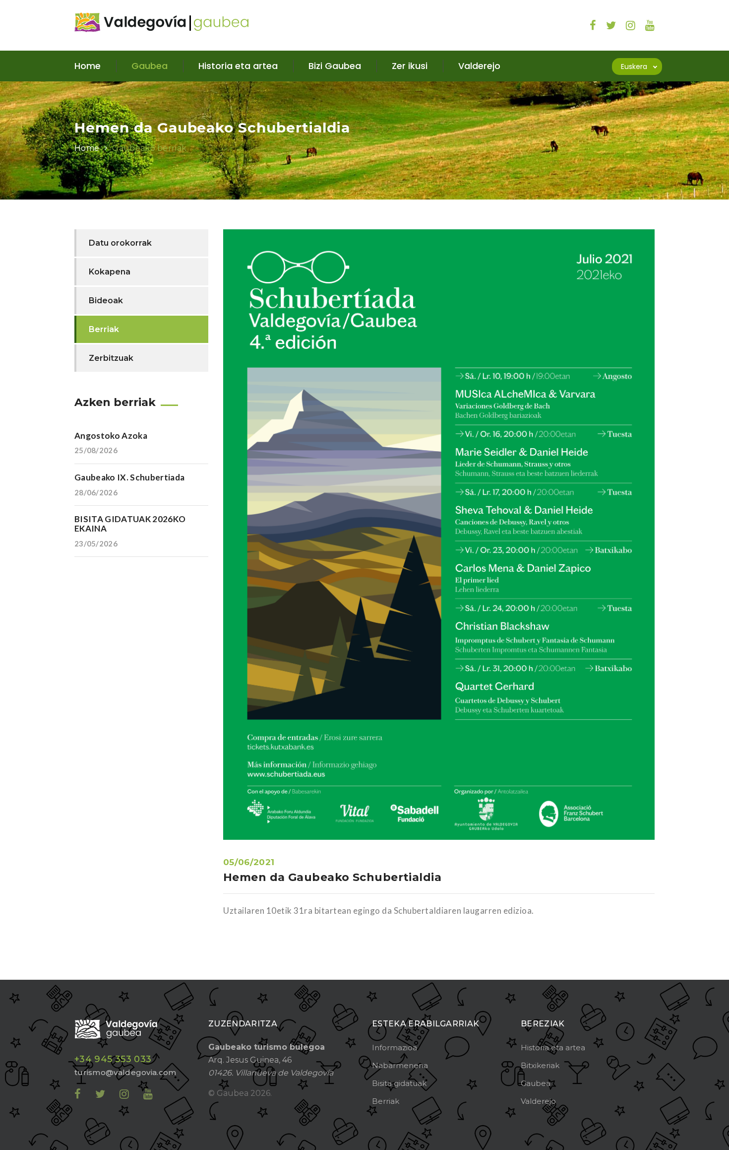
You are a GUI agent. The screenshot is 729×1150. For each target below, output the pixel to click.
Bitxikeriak (540, 1065)
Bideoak (106, 300)
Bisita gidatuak (399, 1083)
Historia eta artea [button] (238, 66)
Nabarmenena (400, 1065)
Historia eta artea (553, 1047)
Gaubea (535, 1083)
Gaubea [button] (149, 66)
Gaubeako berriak (149, 148)
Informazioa (394, 1047)
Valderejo (538, 1101)
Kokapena (109, 271)
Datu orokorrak (120, 243)
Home (87, 66)
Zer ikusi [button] (409, 66)
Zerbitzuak (111, 358)
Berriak (104, 329)
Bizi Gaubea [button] (334, 66)
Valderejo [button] (479, 66)
